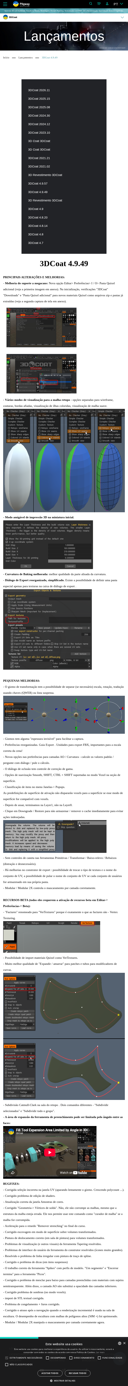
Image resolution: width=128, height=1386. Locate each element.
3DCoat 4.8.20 (38, 217)
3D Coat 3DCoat (39, 141)
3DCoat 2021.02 (39, 166)
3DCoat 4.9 (35, 209)
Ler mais (100, 1352)
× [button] (124, 1343)
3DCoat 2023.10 (39, 132)
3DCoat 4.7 (35, 243)
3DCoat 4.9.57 (38, 183)
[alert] (64, 1362)
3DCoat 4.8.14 (38, 226)
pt (116, 4)
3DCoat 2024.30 (39, 115)
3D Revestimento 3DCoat (45, 175)
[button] (64, 1380)
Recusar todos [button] (77, 1373)
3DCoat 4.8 (35, 234)
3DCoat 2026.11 (39, 90)
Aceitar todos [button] (50, 1373)
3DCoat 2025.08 (39, 107)
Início (6, 57)
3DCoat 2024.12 (39, 124)
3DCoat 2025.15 (39, 98)
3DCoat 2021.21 (39, 158)
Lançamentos (25, 57)
